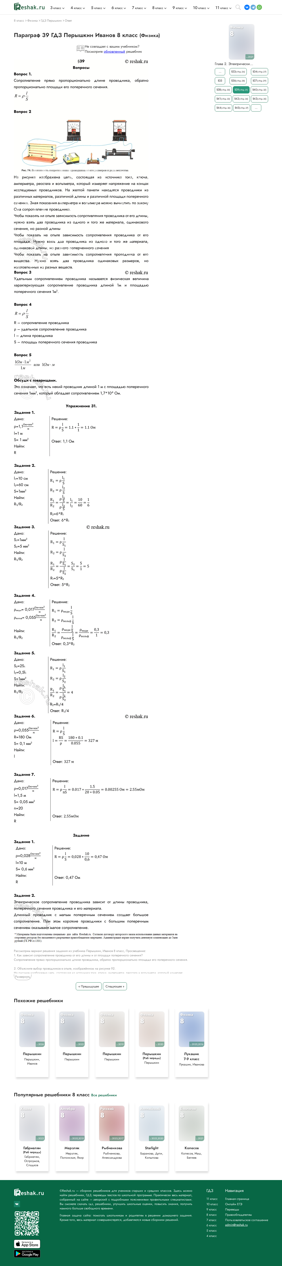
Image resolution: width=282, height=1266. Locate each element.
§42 (241, 99)
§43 (259, 99)
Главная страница (237, 1199)
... (220, 71)
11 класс (212, 1199)
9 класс (211, 1209)
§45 (241, 108)
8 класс (211, 1214)
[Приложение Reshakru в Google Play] (27, 1256)
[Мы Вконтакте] (17, 1204)
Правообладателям (238, 1214)
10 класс (212, 1204)
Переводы (232, 1209)
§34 (259, 71)
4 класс (211, 1236)
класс (55, 8)
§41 (223, 99)
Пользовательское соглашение (246, 1220)
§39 (241, 90)
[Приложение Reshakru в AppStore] (27, 1247)
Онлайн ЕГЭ (233, 1204)
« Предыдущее (88, 986)
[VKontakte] (247, 7)
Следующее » (115, 986)
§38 (223, 90)
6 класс (211, 1225)
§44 (223, 108)
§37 (259, 80)
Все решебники (104, 1095)
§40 (259, 90)
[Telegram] (253, 7)
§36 (238, 80)
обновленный (114, 51)
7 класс (211, 1220)
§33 (238, 71)
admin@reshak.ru (236, 1225)
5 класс (211, 1230)
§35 (220, 80)
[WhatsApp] (259, 7)
